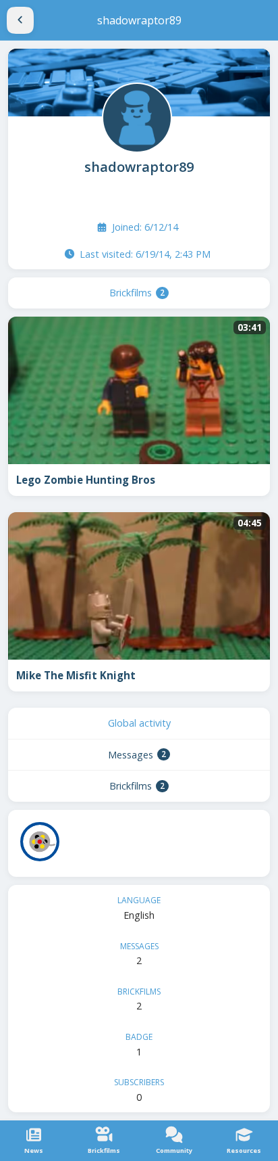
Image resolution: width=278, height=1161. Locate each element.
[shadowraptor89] (135, 116)
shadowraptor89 (139, 166)
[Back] (20, 20)
